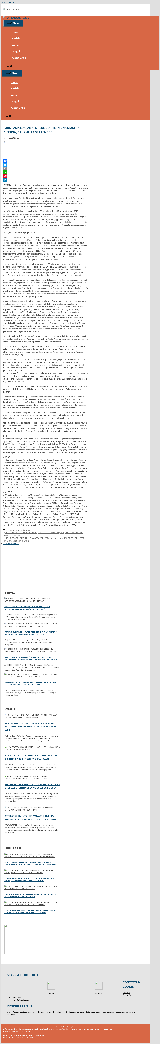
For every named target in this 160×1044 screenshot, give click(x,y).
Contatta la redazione (20, 1000)
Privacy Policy (16, 997)
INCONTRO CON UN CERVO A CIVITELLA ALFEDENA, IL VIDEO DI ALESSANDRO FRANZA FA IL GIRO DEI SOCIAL (30, 683)
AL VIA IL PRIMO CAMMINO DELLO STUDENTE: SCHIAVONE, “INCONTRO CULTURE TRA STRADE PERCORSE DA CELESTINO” (30, 863)
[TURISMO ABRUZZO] (16, 18)
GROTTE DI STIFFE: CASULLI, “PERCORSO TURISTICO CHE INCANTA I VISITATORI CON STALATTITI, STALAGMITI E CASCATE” (31, 658)
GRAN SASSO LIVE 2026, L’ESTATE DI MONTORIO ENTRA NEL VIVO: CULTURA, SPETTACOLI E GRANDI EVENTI (31, 726)
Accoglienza (19, 58)
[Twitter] (45, 165)
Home (15, 32)
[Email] (45, 168)
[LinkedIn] (45, 180)
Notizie (16, 38)
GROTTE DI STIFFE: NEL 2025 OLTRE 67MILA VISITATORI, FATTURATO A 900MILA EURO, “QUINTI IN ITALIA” (27, 607)
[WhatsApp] (45, 172)
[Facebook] (45, 161)
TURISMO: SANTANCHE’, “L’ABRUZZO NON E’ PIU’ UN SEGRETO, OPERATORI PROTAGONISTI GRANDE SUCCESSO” (30, 633)
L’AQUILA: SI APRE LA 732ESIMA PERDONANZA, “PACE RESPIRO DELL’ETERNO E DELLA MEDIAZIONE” (30, 895)
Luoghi (16, 51)
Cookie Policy (128, 995)
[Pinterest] (45, 176)
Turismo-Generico (22, 530)
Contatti (126, 992)
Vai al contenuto (8, 2)
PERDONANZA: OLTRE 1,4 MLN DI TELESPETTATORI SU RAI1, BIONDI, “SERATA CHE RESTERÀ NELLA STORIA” (29, 879)
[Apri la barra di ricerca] (9, 66)
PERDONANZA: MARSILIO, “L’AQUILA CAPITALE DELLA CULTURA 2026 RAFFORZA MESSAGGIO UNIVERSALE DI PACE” (30, 911)
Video (15, 45)
